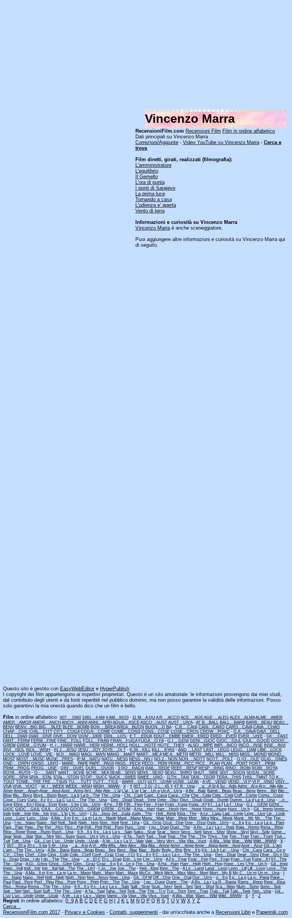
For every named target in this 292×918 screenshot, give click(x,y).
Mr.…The (263, 818)
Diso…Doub (191, 800)
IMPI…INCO (225, 745)
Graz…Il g (106, 863)
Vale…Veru (155, 841)
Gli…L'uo (42, 841)
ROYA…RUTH (16, 772)
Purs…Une (135, 827)
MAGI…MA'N (93, 754)
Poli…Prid (93, 827)
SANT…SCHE (71, 772)
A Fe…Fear (176, 859)
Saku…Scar (144, 831)
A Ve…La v (112, 841)
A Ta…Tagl (95, 891)
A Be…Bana (59, 850)
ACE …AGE (192, 717)
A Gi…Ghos (36, 863)
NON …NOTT (192, 758)
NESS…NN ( (141, 758)
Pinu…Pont (65, 882)
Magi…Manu (129, 818)
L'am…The (13, 850)
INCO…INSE (250, 745)
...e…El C (92, 859)
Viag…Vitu (137, 895)
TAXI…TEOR (202, 777)
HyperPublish (114, 688)
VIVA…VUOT (25, 786)
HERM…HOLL (114, 745)
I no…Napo (24, 822)
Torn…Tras (197, 891)
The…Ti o (156, 891)
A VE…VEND (214, 781)
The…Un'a (34, 850)
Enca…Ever (46, 804)
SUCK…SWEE (122, 777)
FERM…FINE (43, 740)
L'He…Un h (256, 863)
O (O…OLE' (248, 758)
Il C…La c (161, 854)
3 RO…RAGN (131, 768)
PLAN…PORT (234, 763)
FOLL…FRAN (96, 740)
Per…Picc (54, 827)
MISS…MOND (253, 754)
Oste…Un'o (218, 822)
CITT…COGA (66, 731)
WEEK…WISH (78, 786)
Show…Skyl (237, 831)
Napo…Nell (33, 877)
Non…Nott (109, 822)
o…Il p (238, 822)
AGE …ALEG (216, 717)
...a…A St (207, 786)
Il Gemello (146, 176)
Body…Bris (172, 850)
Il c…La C (56, 800)
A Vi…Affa (98, 845)
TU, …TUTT (80, 781)
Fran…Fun (241, 859)
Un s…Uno (110, 836)
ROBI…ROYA (264, 768)
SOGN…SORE (260, 772)
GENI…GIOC (202, 740)
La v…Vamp (94, 895)
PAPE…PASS (101, 763)
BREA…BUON (130, 727)
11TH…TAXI (178, 777)
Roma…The (39, 886)
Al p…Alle (267, 786)
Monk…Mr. (244, 818)
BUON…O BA (158, 727)
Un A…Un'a (171, 790)
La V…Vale (134, 841)
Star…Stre (44, 836)
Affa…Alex (117, 845)
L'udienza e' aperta (155, 205)
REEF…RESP (184, 768)
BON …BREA (103, 727)
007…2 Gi (142, 786)
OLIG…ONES (274, 758)
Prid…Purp (113, 827)
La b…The (90, 795)
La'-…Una (229, 850)
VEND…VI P (239, 781)
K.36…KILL (140, 749)
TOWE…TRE (29, 781)
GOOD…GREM (85, 809)
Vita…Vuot (196, 841)
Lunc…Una (37, 818)
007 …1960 (70, 717)
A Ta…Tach (134, 836)
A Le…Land (193, 868)
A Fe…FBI (113, 804)
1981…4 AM (93, 717)
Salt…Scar (140, 886)
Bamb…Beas (219, 790)
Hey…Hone (191, 809)
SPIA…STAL (40, 777)
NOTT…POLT (219, 758)
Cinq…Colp (58, 854)
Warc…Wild (206, 895)
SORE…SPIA (15, 777)
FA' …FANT (277, 736)
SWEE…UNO (150, 777)
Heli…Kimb (166, 813)
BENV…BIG (27, 727)
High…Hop (212, 863)
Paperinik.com (272, 912)
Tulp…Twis (240, 891)
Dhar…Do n (271, 854)
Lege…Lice (254, 813)
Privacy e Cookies (85, 912)
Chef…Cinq (35, 854)
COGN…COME (95, 731)
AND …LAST (190, 749)
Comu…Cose (270, 795)
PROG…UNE (44, 768)
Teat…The (177, 836)
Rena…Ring (271, 827)
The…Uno (71, 891)
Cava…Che (179, 795)
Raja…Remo (247, 827)
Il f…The (279, 859)
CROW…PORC (215, 731)
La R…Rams (224, 882)
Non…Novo (97, 877)
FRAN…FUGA (123, 740)
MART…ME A (149, 754)
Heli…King (149, 868)
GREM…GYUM (31, 745)
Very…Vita (176, 841)
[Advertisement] (146, 56)
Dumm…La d (242, 800)
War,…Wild (242, 841)
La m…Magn (79, 872)
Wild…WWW (264, 841)
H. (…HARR (61, 745)
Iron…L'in (59, 813)
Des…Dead (121, 800)
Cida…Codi (222, 795)
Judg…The (142, 813)
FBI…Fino (133, 804)
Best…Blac (127, 850)
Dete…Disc (168, 800)
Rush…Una (62, 831)
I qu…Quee (154, 882)
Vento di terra (150, 211)
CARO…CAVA (239, 727)
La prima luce (150, 194)
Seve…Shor (214, 831)
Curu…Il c (36, 800)
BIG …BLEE (50, 727)
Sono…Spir (270, 886)
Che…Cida (201, 795)
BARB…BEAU (259, 722)
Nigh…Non (88, 822)
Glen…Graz (84, 863)
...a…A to (79, 845)
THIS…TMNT (255, 777)
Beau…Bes (105, 850)
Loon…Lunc (14, 818)
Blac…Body (149, 850)
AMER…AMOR (17, 722)
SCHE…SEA (98, 772)
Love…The (277, 868)
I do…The (50, 859)
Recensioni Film (203, 131)
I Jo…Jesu (100, 813)
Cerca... (12, 906)
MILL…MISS (227, 754)
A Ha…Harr (144, 809)
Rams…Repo (250, 882)
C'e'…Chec (13, 854)
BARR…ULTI (134, 781)
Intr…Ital (49, 868)
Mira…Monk (221, 818)
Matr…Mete (176, 818)
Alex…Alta (137, 845)
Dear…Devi (248, 854)
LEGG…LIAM (243, 749)
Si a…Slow (225, 886)
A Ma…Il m (61, 818)
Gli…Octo (152, 822)
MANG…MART (121, 754)
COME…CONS (125, 731)
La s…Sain (122, 831)
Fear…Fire (198, 859)
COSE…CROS (185, 731)
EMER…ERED (195, 736)
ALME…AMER (269, 717)
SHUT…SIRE (205, 772)
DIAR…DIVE (40, 736)
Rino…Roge (14, 831)
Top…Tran (239, 836)
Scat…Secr (162, 886)
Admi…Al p (248, 786)
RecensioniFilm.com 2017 (31, 912)
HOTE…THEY (170, 745)
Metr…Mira (199, 818)
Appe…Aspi (229, 845)
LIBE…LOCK (269, 749)
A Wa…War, (183, 895)
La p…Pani (274, 822)
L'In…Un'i (77, 813)
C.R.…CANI (186, 727)
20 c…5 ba (37, 845)
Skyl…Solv (260, 831)
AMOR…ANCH (46, 722)
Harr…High (190, 863)
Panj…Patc (13, 827)
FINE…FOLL (69, 740)
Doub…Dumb (216, 800)
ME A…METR (175, 754)
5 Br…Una (58, 845)
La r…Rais (225, 827)
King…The (169, 868)
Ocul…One (173, 822)
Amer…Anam (26, 790)
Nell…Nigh (67, 822)
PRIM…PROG (16, 768)
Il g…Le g (125, 863)
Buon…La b (68, 795)
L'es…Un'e (90, 804)
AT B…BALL (207, 722)
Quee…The (177, 882)
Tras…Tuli (219, 891)
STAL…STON (66, 777)
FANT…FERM (16, 740)
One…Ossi (195, 822)
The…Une (130, 882)
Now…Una (120, 877)
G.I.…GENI (178, 740)
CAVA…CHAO (266, 727)
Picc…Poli (74, 827)
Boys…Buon (45, 795)
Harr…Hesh (167, 809)
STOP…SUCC (94, 777)
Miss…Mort (197, 872)
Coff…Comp (245, 795)
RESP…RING (211, 768)
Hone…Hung (215, 809)
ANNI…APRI (100, 722)
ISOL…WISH (38, 749)
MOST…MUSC (30, 758)
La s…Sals (119, 886)
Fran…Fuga (176, 804)
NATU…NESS (115, 758)
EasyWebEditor (77, 688)
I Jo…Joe (107, 868)
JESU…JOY (90, 749)
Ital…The (67, 868)
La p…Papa (258, 877)
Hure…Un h (239, 809)
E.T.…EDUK (141, 736)
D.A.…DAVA (244, 731)
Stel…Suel (31, 891)
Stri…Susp (65, 836)
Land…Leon (216, 868)
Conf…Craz (103, 854)
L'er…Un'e (152, 859)
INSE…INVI (275, 745)
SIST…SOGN (232, 772)
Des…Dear (225, 854)
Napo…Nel (46, 822)
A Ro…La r (204, 827)
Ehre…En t (24, 804)
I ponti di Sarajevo (155, 188)
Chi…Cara (252, 850)
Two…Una (261, 891)
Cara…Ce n (274, 850)
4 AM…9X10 (117, 717)
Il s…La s (102, 831)
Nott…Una (130, 822)
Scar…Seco (168, 831)
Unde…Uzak (87, 841)
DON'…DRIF (90, 736)
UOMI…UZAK (186, 781)
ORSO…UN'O (44, 763)
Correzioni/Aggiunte (156, 142)
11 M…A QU (143, 717)
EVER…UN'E (250, 736)
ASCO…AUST (153, 722)
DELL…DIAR (15, 736)
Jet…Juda (120, 813)
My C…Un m (245, 872)
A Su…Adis (226, 786)
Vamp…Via (117, 895)
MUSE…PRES (59, 758)
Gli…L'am (273, 845)
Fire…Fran (219, 859)
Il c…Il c (143, 854)
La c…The (181, 854)
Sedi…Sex (183, 886)
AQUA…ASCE (126, 722)
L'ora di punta (150, 182)
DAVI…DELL (268, 731)
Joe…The (126, 868)
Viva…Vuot (158, 895)
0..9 (69, 901)
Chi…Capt (133, 795)
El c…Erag (112, 859)
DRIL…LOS (115, 736)
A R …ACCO (168, 717)
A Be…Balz (196, 790)
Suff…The (52, 891)
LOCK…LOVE (16, 754)
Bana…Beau (82, 850)
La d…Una (265, 800)
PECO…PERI (154, 763)
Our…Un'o (202, 877)
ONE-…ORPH (16, 763)
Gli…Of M (142, 877)
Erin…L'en (132, 859)
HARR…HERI (87, 745)
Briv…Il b (192, 850)
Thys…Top (218, 836)
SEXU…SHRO (178, 772)
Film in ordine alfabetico (248, 131)
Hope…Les (234, 863)
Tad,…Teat (156, 836)
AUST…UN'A (180, 722)
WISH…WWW (107, 786)
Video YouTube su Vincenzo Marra (221, 142)
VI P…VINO (263, 781)
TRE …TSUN (54, 781)
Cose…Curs (14, 800)
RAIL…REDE (157, 768)
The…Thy (197, 836)
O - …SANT (45, 772)
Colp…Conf (80, 854)
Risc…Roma (15, 886)
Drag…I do (30, 859)
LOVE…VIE (42, 754)
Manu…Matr (153, 818)
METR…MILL (201, 754)
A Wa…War (220, 841)
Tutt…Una (20, 841)
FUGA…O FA (150, 740)
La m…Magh (104, 818)
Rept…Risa (274, 882)
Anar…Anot (49, 790)
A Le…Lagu (210, 813)
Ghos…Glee (60, 863)
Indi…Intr (32, 868)
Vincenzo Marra (152, 228)
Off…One (162, 877)
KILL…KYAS (163, 749)
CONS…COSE (155, 731)
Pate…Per (34, 827)
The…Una (110, 795)
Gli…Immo (263, 809)
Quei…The (180, 827)
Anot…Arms (72, 790)
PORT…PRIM (262, 763)
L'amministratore (153, 165)
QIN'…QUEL (72, 768)
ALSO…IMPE (200, 745)
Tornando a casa (153, 199)
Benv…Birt (267, 790)
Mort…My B (220, 872)
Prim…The (110, 882)
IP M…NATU (88, 758)
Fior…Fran (154, 804)
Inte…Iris (40, 813)
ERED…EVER (223, 736)
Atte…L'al (112, 790)
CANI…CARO (211, 727)
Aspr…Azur (252, 845)
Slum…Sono (247, 886)
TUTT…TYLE (105, 781)
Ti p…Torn (176, 891)
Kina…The (187, 813)
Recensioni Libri (233, 912)
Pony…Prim (88, 882)
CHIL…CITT (40, 731)
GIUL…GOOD (256, 740)
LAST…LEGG (216, 749)
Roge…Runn (39, 831)
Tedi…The (136, 891)
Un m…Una (268, 872)
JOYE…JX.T (114, 749)
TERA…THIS (228, 777)
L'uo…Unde (63, 841)
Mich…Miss (175, 872)
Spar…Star (23, 836)
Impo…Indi (13, 868)
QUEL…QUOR (100, 768)
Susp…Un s (87, 836)
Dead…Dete (144, 800)
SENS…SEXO (150, 772)
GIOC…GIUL (228, 740)
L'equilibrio (146, 171)
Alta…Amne (159, 845)
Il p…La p (254, 822)
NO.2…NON (166, 758)
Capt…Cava (155, 795)
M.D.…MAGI (68, 754)
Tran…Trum (261, 836)
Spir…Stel (12, 891)
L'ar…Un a (150, 790)
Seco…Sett (191, 831)
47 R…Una (184, 786)
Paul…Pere (22, 882)
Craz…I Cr (125, 854)
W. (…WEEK (52, 786)
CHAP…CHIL (15, 731)
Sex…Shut (204, 886)
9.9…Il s (84, 831)
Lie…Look (276, 813)
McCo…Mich (151, 872)
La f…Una (233, 804)
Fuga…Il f (197, 804)
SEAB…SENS (123, 772)
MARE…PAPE (75, 763)
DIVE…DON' (65, 736)
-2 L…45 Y (163, 786)
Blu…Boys (22, 795)
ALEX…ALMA (242, 717)
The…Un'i (85, 868)
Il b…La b (210, 850)
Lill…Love (256, 868)
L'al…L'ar (130, 790)
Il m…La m (82, 818)
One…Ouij (181, 877)
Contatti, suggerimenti (134, 912)
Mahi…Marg (103, 872)
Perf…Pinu (44, 882)
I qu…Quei (159, 827)
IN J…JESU (65, 749)
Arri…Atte (93, 790)
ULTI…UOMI (159, 781)
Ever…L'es (69, 804)
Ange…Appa (206, 845)
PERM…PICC (181, 763)
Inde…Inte (21, 813)
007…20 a (16, 845)
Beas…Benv (244, 790)
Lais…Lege (232, 813)
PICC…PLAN (207, 763)
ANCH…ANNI (74, 722)
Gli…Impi (279, 863)
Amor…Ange (182, 845)
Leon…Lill (237, 868)
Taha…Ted (116, 891)
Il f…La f (215, 804)
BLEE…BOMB (76, 727)
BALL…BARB (232, 722)
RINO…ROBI (238, 768)
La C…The (77, 800)
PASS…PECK (128, 763)
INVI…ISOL (14, 749)
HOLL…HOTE (142, 745)
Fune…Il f (261, 859)
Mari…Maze (127, 872)
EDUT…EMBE (167, 736)
